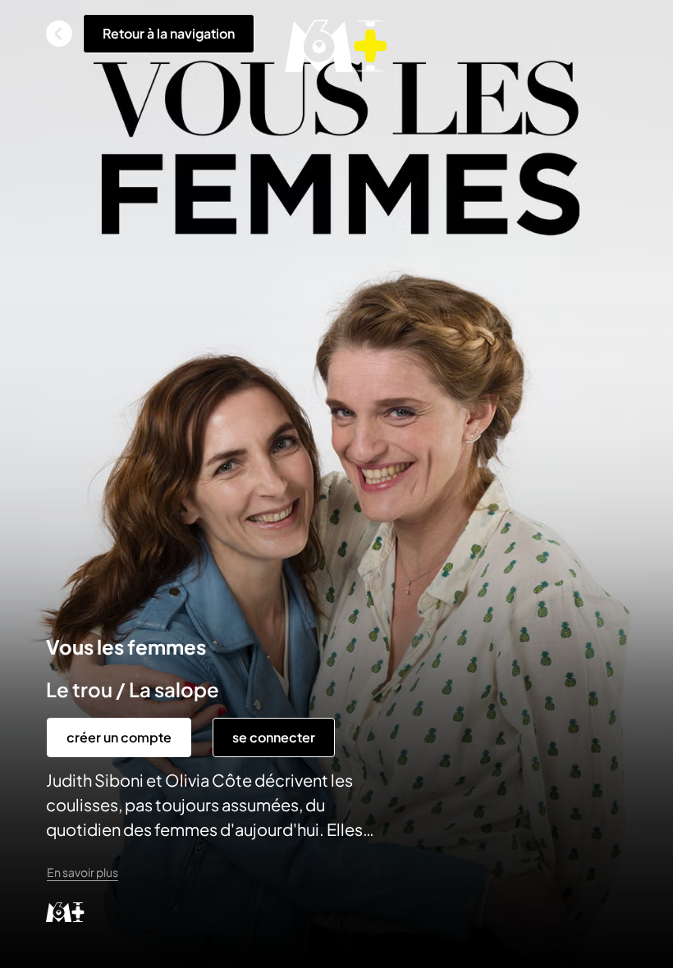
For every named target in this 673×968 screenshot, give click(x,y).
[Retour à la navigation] (59, 34)
